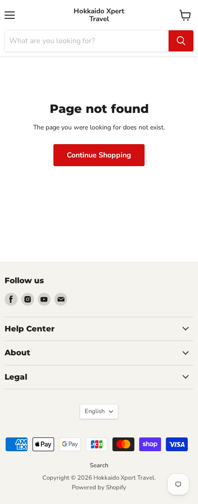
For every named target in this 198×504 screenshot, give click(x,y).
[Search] (181, 40)
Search (99, 465)
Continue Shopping (99, 155)
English (95, 411)
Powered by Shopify (99, 487)
